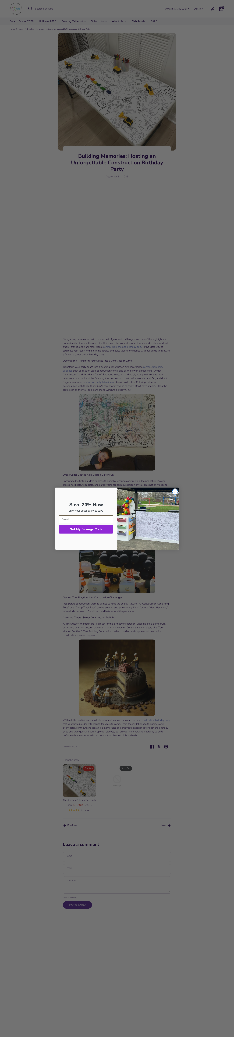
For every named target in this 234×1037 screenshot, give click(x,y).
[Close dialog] (175, 491)
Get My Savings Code (86, 529)
